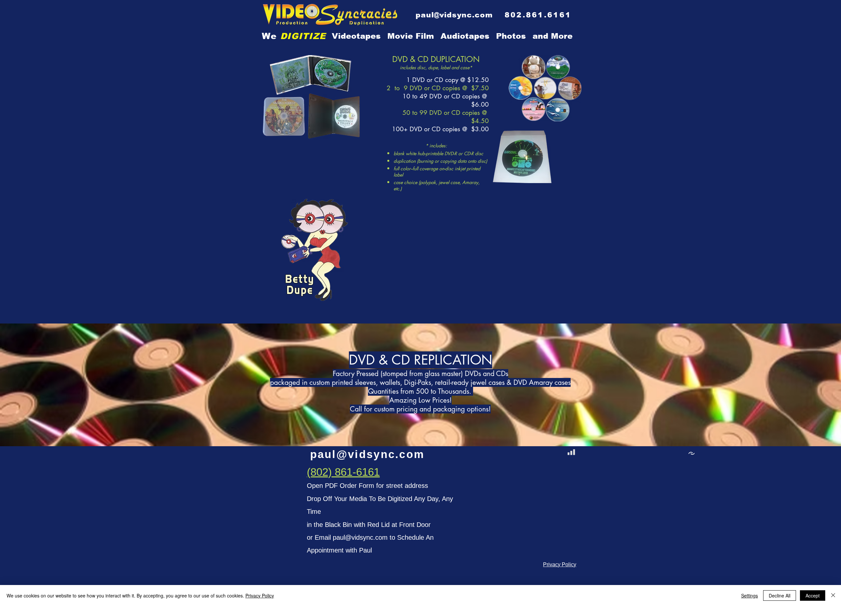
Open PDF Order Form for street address (367, 485)
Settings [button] (749, 595)
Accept (813, 595)
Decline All (779, 595)
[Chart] (571, 452)
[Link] (691, 453)
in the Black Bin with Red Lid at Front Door (369, 524)
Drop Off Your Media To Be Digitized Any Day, (374, 498)
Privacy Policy (259, 595)
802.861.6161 (538, 15)
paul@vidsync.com (360, 537)
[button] (552, 36)
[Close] (833, 595)
